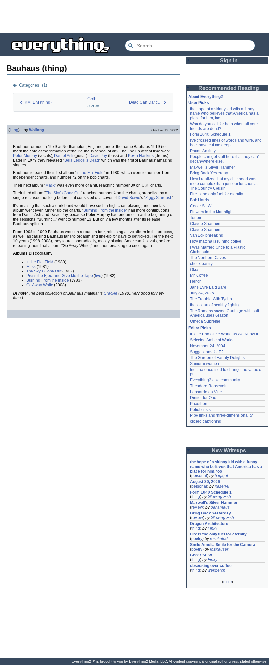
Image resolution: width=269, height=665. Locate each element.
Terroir (195, 217)
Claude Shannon (205, 223)
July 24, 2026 (202, 293)
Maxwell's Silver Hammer (212, 167)
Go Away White (39, 285)
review (197, 507)
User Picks (198, 102)
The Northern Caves (208, 257)
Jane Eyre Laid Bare (208, 287)
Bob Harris (199, 200)
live (98, 275)
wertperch (216, 570)
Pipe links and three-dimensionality (221, 415)
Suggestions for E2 (207, 352)
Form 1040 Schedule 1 (210, 134)
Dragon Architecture (209, 523)
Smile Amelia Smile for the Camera (222, 544)
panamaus (220, 507)
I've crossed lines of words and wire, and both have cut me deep (226, 142)
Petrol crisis (200, 409)
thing (14, 130)
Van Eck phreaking (206, 235)
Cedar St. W (200, 206)
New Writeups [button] (229, 450)
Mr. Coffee (199, 275)
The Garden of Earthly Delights (217, 357)
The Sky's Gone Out (63, 193)
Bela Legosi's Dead (81, 160)
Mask (50, 185)
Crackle (110, 293)
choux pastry (201, 263)
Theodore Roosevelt (208, 386)
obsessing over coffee (211, 565)
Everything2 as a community (215, 380)
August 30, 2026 (205, 481)
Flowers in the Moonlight (212, 212)
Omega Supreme (205, 321)
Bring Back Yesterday (209, 173)
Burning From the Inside (104, 210)
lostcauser (219, 549)
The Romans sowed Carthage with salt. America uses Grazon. (225, 313)
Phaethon (198, 403)
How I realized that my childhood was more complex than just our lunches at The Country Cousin (224, 184)
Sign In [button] (229, 60)
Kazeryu (222, 486)
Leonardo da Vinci (206, 392)
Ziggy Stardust (158, 197)
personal (199, 476)
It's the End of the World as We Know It (224, 334)
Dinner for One (203, 397)
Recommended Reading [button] (228, 88)
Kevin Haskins (141, 155)
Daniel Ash (63, 155)
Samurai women (204, 363)
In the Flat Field (90, 173)
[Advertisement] (134, 16)
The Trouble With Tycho (211, 299)
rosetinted (219, 538)
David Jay (98, 155)
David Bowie (129, 197)
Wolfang (36, 130)
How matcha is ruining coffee (215, 241)
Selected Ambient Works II (213, 340)
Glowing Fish (219, 496)
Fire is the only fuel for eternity (216, 194)
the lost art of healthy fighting (215, 305)
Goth (91, 98)
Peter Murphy (25, 155)
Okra (194, 269)
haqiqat (221, 476)
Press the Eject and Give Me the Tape (59, 275)
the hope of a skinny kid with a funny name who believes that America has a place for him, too (224, 113)
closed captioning (205, 421)
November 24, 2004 (207, 346)
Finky (212, 528)
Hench (196, 281)
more (227, 582)
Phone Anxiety (203, 151)
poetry (196, 538)
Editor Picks (199, 328)
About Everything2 (205, 96)
